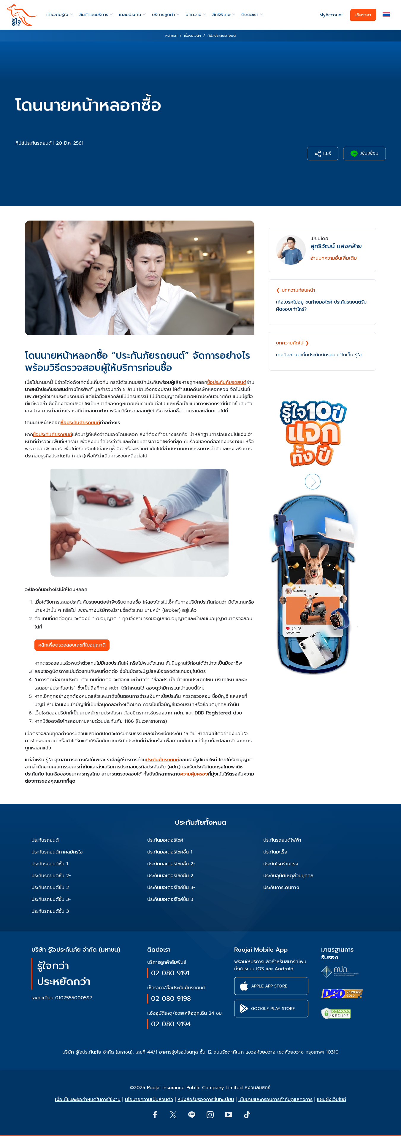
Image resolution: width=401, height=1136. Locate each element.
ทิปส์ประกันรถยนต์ (33, 143)
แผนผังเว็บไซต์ (331, 1099)
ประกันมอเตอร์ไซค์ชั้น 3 (170, 899)
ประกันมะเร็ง (275, 852)
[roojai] (22, 15)
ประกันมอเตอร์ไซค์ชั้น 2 (170, 875)
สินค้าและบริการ (93, 14)
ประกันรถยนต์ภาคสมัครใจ (57, 852)
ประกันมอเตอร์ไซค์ (165, 840)
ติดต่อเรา (249, 14)
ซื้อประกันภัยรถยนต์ (226, 382)
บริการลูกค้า (163, 14)
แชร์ (326, 153)
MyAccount (331, 15)
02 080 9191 (170, 973)
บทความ (193, 14)
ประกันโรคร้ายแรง (280, 863)
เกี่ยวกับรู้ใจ (57, 14)
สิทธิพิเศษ (221, 14)
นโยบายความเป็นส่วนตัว (149, 1099)
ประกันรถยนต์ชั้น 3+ (51, 899)
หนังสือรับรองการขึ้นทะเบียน (205, 1099)
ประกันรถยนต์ (45, 840)
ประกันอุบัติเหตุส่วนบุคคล (288, 875)
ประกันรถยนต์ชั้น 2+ (51, 875)
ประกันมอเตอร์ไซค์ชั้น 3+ (171, 887)
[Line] (191, 1114)
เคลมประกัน (130, 14)
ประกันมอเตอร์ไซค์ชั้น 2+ (171, 863)
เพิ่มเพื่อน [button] (368, 153)
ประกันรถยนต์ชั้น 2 (50, 887)
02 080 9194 (171, 1024)
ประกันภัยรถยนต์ (162, 759)
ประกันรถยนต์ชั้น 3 (50, 911)
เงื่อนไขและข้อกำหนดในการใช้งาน (88, 1099)
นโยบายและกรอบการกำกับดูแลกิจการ (275, 1099)
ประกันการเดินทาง (281, 887)
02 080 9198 (171, 998)
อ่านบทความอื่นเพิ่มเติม (333, 258)
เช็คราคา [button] (363, 15)
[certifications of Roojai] (342, 993)
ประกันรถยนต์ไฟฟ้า (282, 840)
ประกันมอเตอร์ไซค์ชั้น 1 (169, 852)
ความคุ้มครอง (194, 774)
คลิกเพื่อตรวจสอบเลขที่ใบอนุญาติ (72, 645)
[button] (386, 15)
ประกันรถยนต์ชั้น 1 (49, 863)
